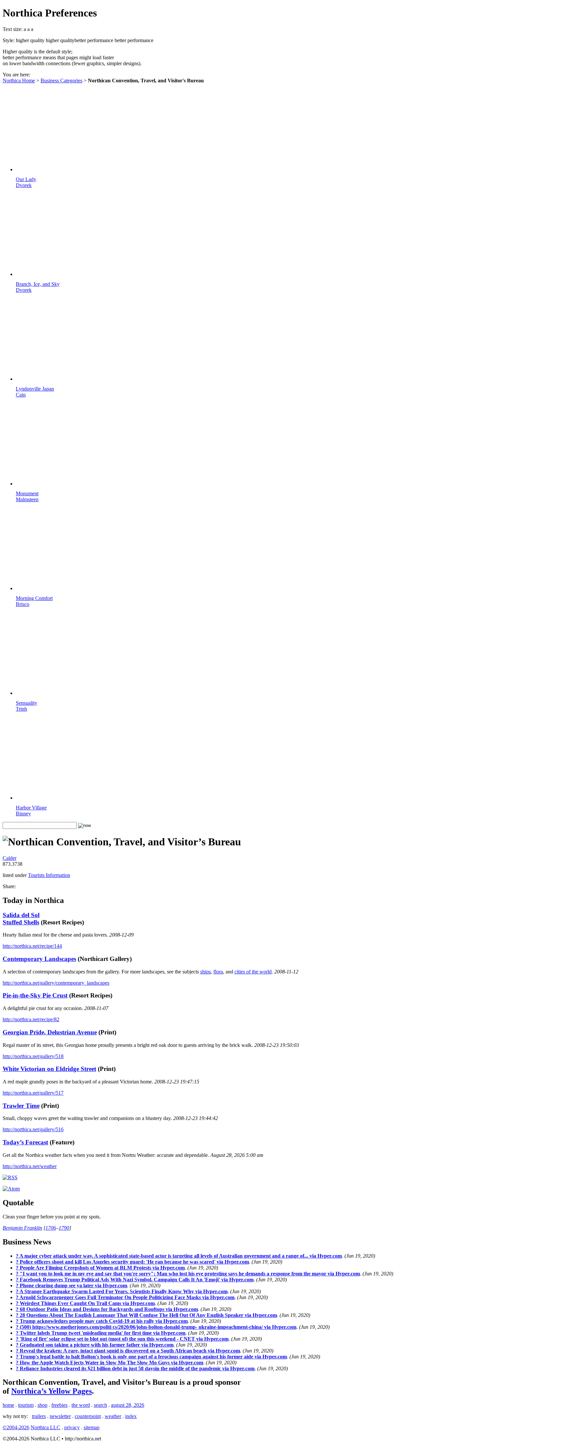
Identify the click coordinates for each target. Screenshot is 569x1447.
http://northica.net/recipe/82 (31, 1019)
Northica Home (19, 80)
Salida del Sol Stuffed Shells (21, 919)
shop (42, 1405)
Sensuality (26, 706)
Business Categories (61, 80)
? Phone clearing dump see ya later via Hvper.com (71, 1285)
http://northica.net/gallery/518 (33, 1056)
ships (205, 971)
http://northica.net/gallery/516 (33, 1129)
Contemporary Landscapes (39, 958)
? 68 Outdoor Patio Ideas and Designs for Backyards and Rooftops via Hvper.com (107, 1309)
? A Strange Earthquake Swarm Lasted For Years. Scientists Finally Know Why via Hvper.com (122, 1291)
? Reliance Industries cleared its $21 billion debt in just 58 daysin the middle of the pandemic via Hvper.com (135, 1368)
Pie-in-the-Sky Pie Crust (35, 995)
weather (113, 1416)
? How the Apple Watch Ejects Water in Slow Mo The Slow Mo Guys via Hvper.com (109, 1362)
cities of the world (253, 971)
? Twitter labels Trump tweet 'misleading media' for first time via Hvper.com (100, 1333)
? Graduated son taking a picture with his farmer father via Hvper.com (95, 1345)
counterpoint (88, 1416)
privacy (72, 1427)
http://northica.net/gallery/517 (33, 1093)
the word (80, 1405)
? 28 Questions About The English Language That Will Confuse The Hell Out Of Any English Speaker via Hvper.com (146, 1315)
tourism (26, 1405)
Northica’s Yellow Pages (51, 1391)
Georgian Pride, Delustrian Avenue (50, 1032)
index (131, 1416)
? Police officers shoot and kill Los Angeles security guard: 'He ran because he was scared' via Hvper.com (132, 1262)
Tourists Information (49, 875)
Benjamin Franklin (22, 1228)
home (8, 1405)
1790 (64, 1228)
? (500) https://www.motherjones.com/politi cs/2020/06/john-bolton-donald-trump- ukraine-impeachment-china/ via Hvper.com (156, 1327)
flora (218, 971)
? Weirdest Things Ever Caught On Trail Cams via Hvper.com (85, 1303)
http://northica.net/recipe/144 (32, 946)
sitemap (91, 1427)
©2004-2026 (16, 1427)
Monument (27, 496)
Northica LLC (45, 1427)
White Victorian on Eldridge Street (49, 1068)
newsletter (60, 1416)
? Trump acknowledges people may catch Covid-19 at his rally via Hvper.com (102, 1321)
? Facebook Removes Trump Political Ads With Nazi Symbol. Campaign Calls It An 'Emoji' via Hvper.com (135, 1279)
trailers (39, 1416)
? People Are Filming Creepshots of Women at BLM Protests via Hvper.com (100, 1267)
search (100, 1405)
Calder (9, 858)
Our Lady (26, 182)
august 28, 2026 (127, 1405)
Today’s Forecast (25, 1142)
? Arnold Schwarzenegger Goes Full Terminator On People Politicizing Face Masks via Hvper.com (125, 1297)
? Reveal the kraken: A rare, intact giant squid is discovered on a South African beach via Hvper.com (128, 1350)
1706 (50, 1228)
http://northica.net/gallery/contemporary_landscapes (56, 983)
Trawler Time (21, 1105)
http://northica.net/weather (30, 1166)
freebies (59, 1405)
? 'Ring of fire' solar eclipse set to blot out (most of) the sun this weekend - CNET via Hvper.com (122, 1339)
